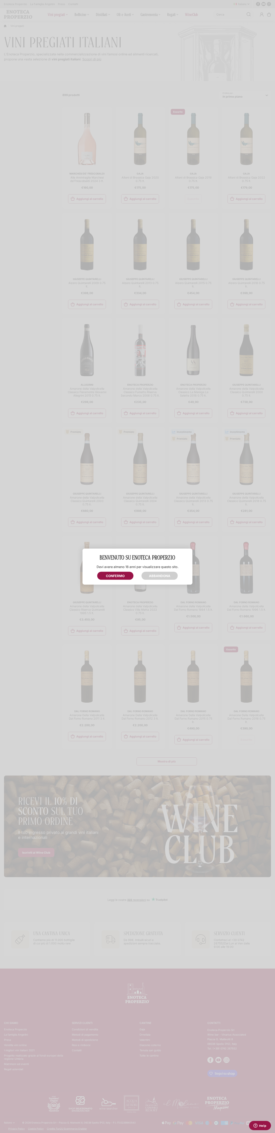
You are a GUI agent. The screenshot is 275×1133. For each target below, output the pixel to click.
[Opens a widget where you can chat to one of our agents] (260, 1126)
